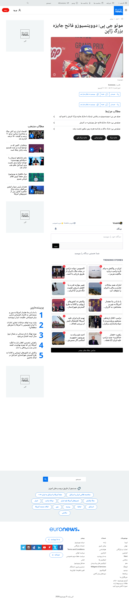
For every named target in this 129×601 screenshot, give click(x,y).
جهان (125, 546)
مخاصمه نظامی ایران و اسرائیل (79, 494)
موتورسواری (98, 137)
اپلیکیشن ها (102, 559)
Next (125, 556)
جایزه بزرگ (113, 137)
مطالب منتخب (36, 126)
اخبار (117, 19)
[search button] (28, 3)
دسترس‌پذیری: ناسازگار (77, 566)
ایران (36, 500)
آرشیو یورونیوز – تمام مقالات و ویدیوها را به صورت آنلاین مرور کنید (120, 583)
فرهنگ (125, 566)
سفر (126, 563)
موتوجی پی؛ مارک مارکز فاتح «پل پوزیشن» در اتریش (99, 123)
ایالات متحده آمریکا (42, 507)
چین (57, 507)
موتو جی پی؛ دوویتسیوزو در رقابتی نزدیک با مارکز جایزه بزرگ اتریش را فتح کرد (89, 116)
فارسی (122, 3)
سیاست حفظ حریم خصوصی (75, 556)
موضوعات (124, 538)
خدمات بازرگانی (79, 546)
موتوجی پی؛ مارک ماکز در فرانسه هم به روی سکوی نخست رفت (96, 129)
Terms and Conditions (76, 549)
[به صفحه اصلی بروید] (118, 10)
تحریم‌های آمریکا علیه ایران (70, 500)
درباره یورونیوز (80, 542)
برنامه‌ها (124, 573)
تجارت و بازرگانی (121, 549)
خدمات (103, 538)
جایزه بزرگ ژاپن (82, 137)
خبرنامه (57, 555)
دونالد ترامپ (49, 500)
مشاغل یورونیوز (79, 563)
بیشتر (83, 538)
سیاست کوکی (80, 553)
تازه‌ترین (103, 553)
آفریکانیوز (103, 570)
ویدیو (125, 570)
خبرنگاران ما (123, 577)
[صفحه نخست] (122, 19)
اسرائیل (91, 507)
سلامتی (64, 513)
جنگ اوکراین (90, 500)
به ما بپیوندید (101, 556)
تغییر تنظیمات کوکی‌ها (77, 570)
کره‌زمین (124, 553)
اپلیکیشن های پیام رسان (98, 563)
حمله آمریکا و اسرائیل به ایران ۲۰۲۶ (50, 494)
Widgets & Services (98, 566)
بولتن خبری (102, 546)
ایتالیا (79, 507)
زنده (5, 10)
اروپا (125, 542)
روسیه (68, 507)
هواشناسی (102, 549)
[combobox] (40, 3)
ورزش (111, 19)
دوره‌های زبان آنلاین (99, 573)
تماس (83, 559)
